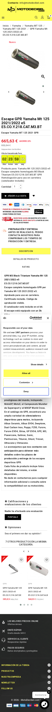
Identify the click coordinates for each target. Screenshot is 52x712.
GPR (5, 584)
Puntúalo (13, 517)
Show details (37, 364)
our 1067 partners (20, 332)
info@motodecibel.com (32, 3)
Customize (24, 382)
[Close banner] (48, 318)
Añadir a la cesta (15, 196)
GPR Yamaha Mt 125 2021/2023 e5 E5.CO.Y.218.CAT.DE (12, 591)
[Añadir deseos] (34, 196)
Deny (26, 391)
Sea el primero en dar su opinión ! (23, 533)
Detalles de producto (26, 259)
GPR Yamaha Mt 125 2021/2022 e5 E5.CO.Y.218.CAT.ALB (38, 591)
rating (26, 267)
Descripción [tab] (26, 251)
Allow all (26, 373)
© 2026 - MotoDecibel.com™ (26, 700)
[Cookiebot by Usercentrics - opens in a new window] (31, 318)
